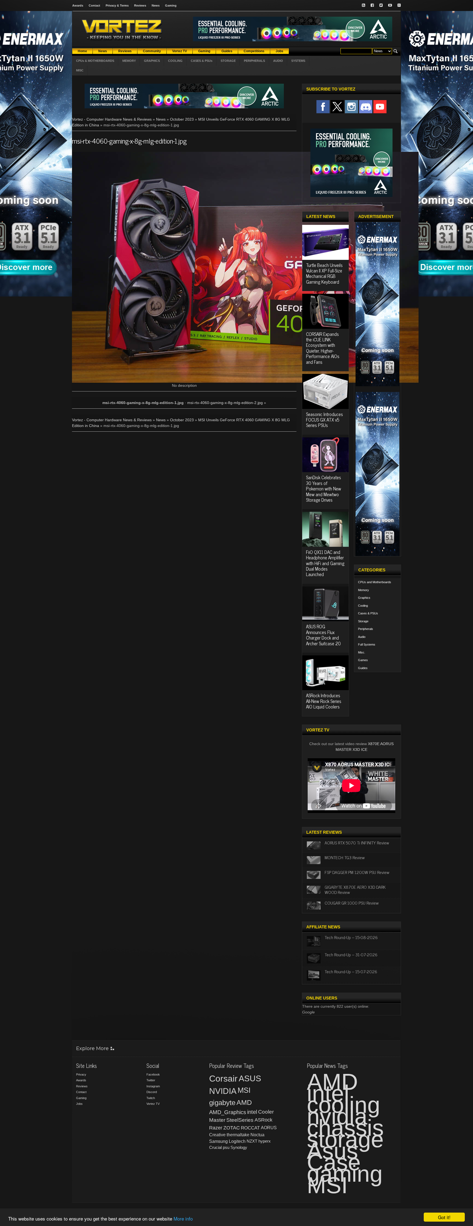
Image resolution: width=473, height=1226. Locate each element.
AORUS (269, 1127)
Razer (215, 1128)
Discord (151, 1092)
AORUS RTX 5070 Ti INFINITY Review (357, 842)
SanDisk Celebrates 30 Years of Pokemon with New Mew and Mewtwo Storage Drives (323, 488)
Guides (363, 668)
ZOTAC (231, 1128)
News (156, 5)
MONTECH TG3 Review (345, 857)
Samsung (218, 1141)
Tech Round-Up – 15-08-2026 (351, 937)
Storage (363, 621)
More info (183, 1218)
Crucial (215, 1147)
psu (226, 1147)
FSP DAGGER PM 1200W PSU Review (357, 872)
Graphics (364, 597)
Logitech (237, 1141)
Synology (238, 1147)
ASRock (263, 1120)
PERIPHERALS (254, 60)
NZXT (252, 1141)
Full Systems (366, 644)
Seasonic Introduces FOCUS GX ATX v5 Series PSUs (324, 419)
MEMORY (129, 60)
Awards (77, 5)
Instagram (153, 1086)
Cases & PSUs (368, 613)
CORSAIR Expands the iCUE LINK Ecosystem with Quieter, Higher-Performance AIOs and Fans (322, 348)
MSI (244, 1090)
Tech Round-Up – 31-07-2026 (351, 954)
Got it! (444, 1217)
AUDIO (278, 60)
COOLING (175, 60)
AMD (244, 1102)
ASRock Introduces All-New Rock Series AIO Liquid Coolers (323, 701)
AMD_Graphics (227, 1112)
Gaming (171, 5)
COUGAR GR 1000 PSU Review (352, 902)
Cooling (363, 605)
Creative (217, 1134)
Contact (94, 5)
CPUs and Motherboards (374, 582)
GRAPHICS (152, 60)
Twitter (150, 1080)
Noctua (257, 1134)
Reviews (140, 5)
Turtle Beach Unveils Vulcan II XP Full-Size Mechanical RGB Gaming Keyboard (324, 273)
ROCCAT (250, 1128)
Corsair (223, 1078)
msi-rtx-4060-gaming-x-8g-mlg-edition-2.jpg (225, 402)
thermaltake (238, 1134)
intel (252, 1112)
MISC (79, 70)
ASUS (250, 1078)
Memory (363, 590)
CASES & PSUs (201, 60)
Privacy (81, 1074)
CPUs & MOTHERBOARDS (95, 60)
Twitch (150, 1098)
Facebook (153, 1074)
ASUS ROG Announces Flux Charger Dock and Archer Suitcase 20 (323, 635)
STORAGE (228, 60)
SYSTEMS (298, 60)
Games (363, 660)
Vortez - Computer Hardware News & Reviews (112, 119)
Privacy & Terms (117, 5)
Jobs (79, 1103)
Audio (361, 636)
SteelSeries (239, 1120)
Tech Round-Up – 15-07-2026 (351, 971)
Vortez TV (153, 1103)
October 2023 (182, 119)
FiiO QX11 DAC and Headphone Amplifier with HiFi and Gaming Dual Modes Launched (325, 563)
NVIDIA (222, 1091)
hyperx (264, 1141)
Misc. (361, 652)
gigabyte (222, 1103)
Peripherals (365, 629)
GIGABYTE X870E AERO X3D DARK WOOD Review (355, 889)
